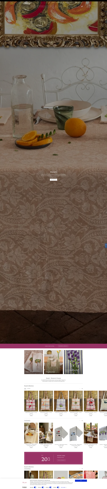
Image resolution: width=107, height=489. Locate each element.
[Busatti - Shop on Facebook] (75, 2)
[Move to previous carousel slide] (80, 388)
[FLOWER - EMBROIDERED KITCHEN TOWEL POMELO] (46, 433)
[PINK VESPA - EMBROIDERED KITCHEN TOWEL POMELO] (91, 433)
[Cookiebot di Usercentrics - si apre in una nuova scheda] (24, 487)
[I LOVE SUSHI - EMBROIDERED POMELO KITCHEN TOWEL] (61, 433)
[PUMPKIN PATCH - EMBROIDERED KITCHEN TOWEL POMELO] (31, 433)
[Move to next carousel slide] (82, 388)
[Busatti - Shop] (27, 3)
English (81, 2)
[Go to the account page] (80, 6)
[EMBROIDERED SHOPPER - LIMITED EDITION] (31, 401)
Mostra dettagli (63, 487)
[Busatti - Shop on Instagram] (76, 2)
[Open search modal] (79, 6)
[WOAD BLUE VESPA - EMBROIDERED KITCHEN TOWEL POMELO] (76, 433)
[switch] (43, 487)
